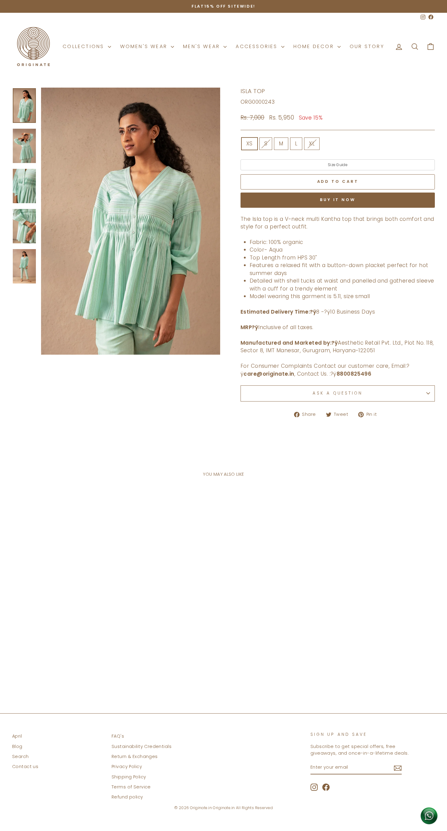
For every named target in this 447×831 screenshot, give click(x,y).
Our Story (367, 46)
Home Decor (314, 46)
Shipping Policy (129, 777)
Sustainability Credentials (142, 746)
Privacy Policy (127, 766)
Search (20, 756)
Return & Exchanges (135, 756)
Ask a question (337, 393)
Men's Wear (202, 46)
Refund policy (127, 797)
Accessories (257, 46)
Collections (84, 46)
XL (312, 143)
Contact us (25, 766)
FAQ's (118, 736)
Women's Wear (145, 46)
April (17, 736)
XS (249, 143)
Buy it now (337, 200)
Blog (17, 746)
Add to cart (62, 671)
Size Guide (338, 164)
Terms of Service (131, 787)
